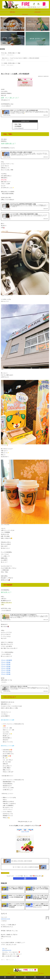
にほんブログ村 (25, 831)
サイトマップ (37, 975)
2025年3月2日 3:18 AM (5, 918)
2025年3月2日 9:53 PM (6, 950)
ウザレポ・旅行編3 (5, 664)
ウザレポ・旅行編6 (5, 670)
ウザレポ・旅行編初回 (6, 660)
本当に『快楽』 (18, 124)
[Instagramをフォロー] (25, 878)
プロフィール (25, 973)
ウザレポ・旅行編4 (5, 666)
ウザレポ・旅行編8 (5, 674)
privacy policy (13, 975)
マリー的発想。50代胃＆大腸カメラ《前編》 (11, 63)
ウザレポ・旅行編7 (5, 672)
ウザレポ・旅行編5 (5, 668)
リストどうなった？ (19, 128)
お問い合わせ (41, 973)
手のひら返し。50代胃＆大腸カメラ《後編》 (11, 52)
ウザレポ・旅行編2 (5, 662)
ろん (3, 948)
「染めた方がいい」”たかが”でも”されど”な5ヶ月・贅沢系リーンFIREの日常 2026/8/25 (20, 58)
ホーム (9, 973)
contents (23, 121)
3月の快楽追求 (18, 126)
